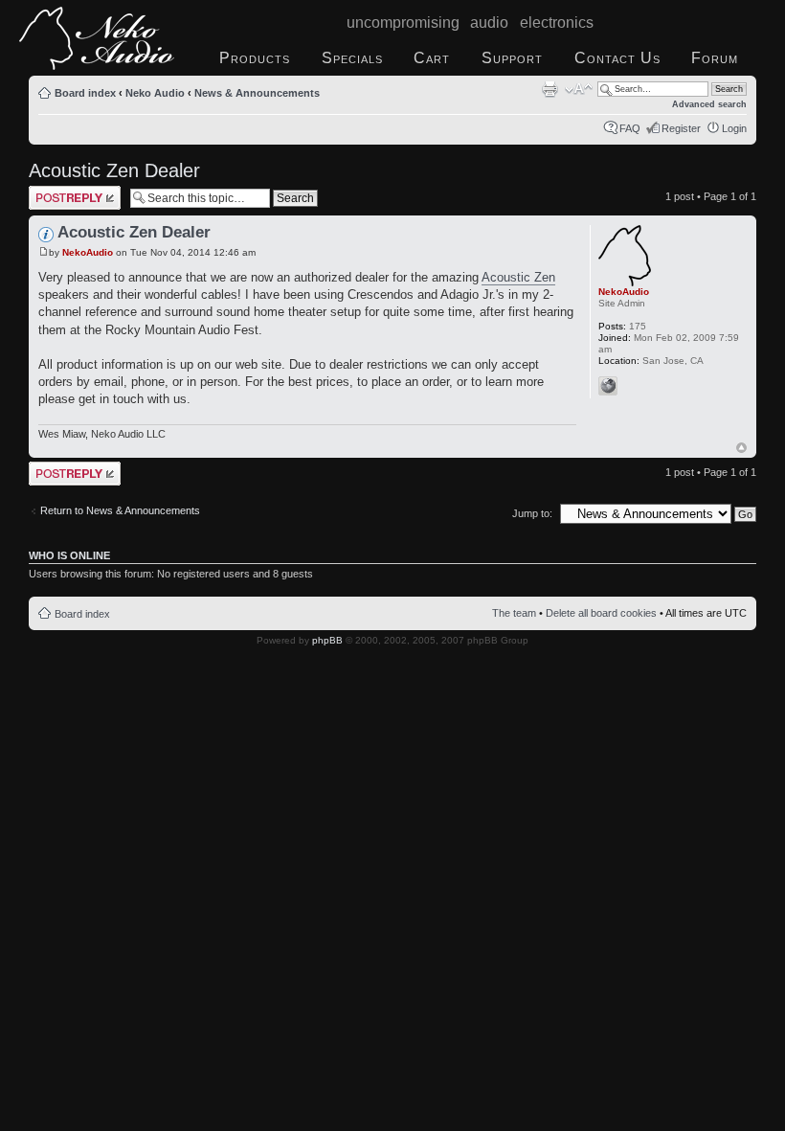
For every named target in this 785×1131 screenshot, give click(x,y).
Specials (352, 58)
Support (512, 58)
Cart (432, 58)
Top (741, 447)
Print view (549, 89)
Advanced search (709, 104)
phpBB (327, 640)
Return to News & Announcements (120, 510)
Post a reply (56, 191)
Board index (85, 93)
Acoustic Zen (518, 277)
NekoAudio (87, 252)
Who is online (69, 555)
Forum (714, 58)
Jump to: (532, 513)
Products (254, 58)
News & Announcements (257, 93)
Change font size (579, 89)
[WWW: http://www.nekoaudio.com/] (607, 386)
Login (734, 128)
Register (681, 128)
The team (514, 613)
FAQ (629, 128)
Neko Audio (155, 93)
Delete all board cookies (601, 613)
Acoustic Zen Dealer (114, 170)
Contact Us (617, 58)
